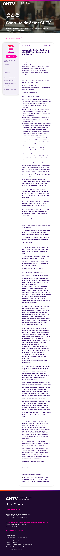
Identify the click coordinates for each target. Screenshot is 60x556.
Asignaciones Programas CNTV (14, 549)
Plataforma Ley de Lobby (12, 540)
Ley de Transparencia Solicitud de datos (16, 537)
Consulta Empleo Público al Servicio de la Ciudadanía (19, 544)
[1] (45, 74)
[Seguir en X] (11, 504)
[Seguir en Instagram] (15, 504)
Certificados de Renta (11, 542)
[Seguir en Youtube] (18, 504)
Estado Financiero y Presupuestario (15, 547)
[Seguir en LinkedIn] (22, 504)
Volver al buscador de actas (13, 38)
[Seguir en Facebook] (7, 504)
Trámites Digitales (10, 535)
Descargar (11, 56)
